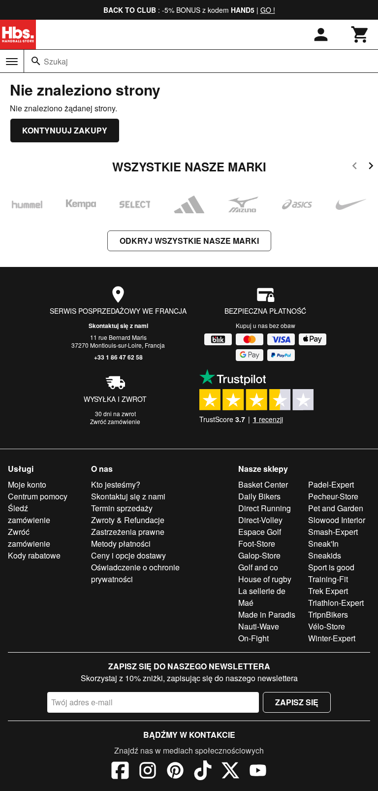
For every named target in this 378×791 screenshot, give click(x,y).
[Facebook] (120, 771)
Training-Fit (328, 579)
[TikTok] (203, 771)
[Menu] (12, 61)
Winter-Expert (331, 638)
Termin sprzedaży (122, 508)
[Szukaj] (36, 61)
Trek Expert (328, 590)
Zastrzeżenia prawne (127, 531)
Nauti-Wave (258, 626)
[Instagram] (148, 771)
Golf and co (258, 567)
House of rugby (264, 579)
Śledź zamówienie (29, 514)
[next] (371, 167)
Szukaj (56, 61)
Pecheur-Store (333, 496)
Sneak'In (323, 543)
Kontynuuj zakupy (64, 130)
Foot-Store (256, 543)
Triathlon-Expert (336, 602)
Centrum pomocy (37, 496)
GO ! (267, 10)
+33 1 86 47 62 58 (118, 357)
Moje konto (27, 484)
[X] (230, 771)
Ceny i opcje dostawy (128, 555)
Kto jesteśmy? (115, 484)
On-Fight (253, 638)
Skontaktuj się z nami (118, 326)
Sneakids (324, 555)
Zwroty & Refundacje (127, 520)
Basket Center (263, 484)
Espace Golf (259, 531)
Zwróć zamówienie (115, 421)
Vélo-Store (326, 626)
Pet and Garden (335, 508)
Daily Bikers (259, 496)
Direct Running (264, 508)
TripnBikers (328, 614)
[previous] (354, 167)
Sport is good (331, 567)
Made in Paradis (266, 614)
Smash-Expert (333, 531)
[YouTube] (258, 771)
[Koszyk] (360, 34)
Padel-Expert (331, 484)
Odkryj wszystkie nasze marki (189, 240)
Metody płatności (121, 543)
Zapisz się (296, 702)
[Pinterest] (175, 771)
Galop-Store (259, 555)
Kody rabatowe (34, 555)
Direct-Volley (260, 520)
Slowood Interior (336, 520)
